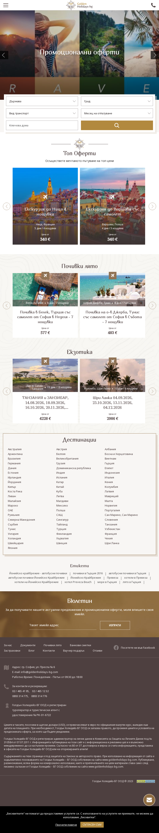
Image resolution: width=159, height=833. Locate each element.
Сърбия (13, 524)
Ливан (12, 496)
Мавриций (111, 496)
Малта (109, 501)
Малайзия (14, 501)
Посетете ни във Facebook (138, 647)
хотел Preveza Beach (78, 582)
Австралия (15, 449)
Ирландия (14, 477)
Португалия (112, 510)
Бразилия (14, 458)
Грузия (60, 463)
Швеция (61, 543)
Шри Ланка (112, 543)
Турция (61, 529)
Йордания (14, 482)
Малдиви (62, 501)
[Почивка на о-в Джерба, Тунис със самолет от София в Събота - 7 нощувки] (112, 305)
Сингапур (62, 519)
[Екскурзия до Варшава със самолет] (112, 206)
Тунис (12, 529)
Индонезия (112, 472)
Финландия (64, 534)
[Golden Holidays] (79, 5)
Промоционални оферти (79, 52)
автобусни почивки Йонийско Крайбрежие (36, 577)
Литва (60, 496)
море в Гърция (107, 582)
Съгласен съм (92, 824)
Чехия (109, 538)
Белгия (60, 454)
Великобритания (67, 458)
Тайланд (62, 524)
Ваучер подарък (73, 650)
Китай (60, 487)
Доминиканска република (73, 468)
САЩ (59, 515)
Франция (111, 534)
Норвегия (111, 505)
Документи (27, 645)
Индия (60, 472)
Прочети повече (66, 825)
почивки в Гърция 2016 (88, 573)
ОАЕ (10, 510)
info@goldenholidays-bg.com (39, 672)
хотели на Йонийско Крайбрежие (36, 582)
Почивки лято (53, 645)
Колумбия (111, 487)
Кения (109, 482)
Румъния (13, 515)
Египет (109, 468)
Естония (13, 472)
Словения (111, 519)
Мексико (62, 505)
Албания (110, 449)
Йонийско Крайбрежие (86, 577)
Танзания (111, 524)
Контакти (49, 650)
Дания (12, 468)
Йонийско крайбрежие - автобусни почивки (38, 573)
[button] (155, 55)
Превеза (112, 577)
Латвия (109, 491)
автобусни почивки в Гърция (127, 573)
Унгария (13, 534)
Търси (117, 125)
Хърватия (62, 538)
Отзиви (97, 650)
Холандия (14, 538)
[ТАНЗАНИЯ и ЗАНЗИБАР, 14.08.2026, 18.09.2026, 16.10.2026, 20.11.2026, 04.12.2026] (45, 391)
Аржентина (15, 454)
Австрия (61, 449)
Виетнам (110, 458)
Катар (60, 482)
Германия (14, 463)
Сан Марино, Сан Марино (121, 515)
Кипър (12, 487)
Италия (109, 477)
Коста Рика (15, 491)
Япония (12, 548)
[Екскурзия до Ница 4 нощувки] (45, 206)
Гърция (109, 463)
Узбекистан (112, 529)
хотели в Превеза (135, 577)
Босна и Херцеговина (119, 454)
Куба (59, 491)
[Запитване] (149, 800)
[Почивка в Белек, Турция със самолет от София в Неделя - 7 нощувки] (45, 305)
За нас (8, 645)
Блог (32, 650)
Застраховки (12, 650)
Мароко (13, 505)
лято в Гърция (132, 582)
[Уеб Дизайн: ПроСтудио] (144, 781)
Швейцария (15, 543)
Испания (61, 477)
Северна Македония (21, 519)
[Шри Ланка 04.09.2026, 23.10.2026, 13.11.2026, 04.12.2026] (112, 391)
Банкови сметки (80, 645)
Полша (60, 510)
